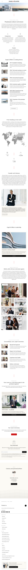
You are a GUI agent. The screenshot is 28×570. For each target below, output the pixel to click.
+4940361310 (3, 510)
